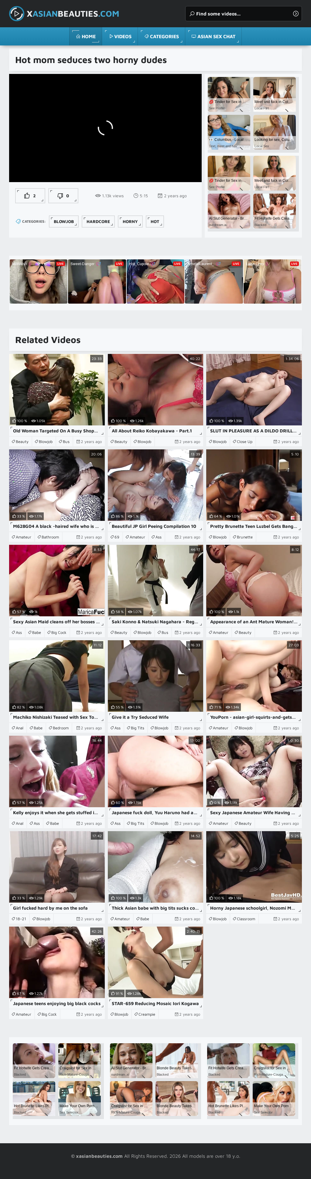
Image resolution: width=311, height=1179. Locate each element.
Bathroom (50, 537)
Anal (19, 727)
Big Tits (137, 727)
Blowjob (64, 221)
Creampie (146, 1014)
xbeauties (73, 13)
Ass (159, 537)
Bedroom (61, 727)
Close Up (244, 441)
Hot (155, 221)
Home (89, 36)
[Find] (295, 13)
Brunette (245, 537)
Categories (164, 36)
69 (116, 537)
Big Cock (59, 632)
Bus (66, 441)
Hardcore (98, 221)
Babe (36, 632)
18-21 (21, 918)
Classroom (246, 918)
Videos (123, 36)
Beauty (22, 441)
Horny (130, 221)
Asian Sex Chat (216, 36)
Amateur (23, 537)
